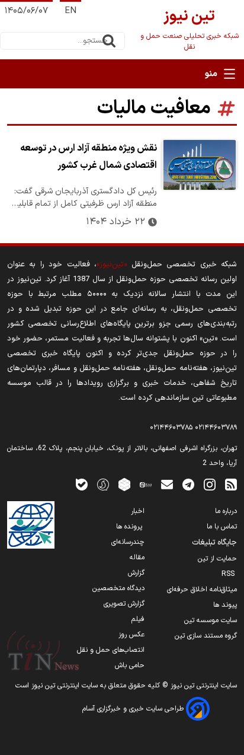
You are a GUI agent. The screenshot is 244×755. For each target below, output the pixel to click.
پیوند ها (225, 605)
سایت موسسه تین (210, 620)
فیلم (138, 619)
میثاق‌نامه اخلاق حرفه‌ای (202, 589)
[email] (167, 484)
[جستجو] (108, 40)
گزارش (136, 573)
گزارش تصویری (124, 603)
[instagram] (210, 484)
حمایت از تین (217, 558)
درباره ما (226, 511)
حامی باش (130, 665)
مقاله (137, 557)
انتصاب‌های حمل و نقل (111, 650)
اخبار (138, 511)
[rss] (231, 484)
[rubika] (124, 484)
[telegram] (188, 484)
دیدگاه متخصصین (118, 588)
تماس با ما (222, 526)
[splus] (103, 484)
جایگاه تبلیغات (214, 543)
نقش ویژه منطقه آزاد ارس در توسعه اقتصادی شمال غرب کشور (88, 157)
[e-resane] (30, 525)
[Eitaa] (146, 484)
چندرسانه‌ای (128, 542)
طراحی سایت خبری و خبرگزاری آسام (134, 708)
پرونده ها (130, 526)
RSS (229, 574)
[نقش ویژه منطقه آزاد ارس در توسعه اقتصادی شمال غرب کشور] (199, 165)
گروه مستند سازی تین (206, 635)
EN (70, 11)
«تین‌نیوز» (112, 264)
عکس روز (131, 634)
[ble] (82, 484)
